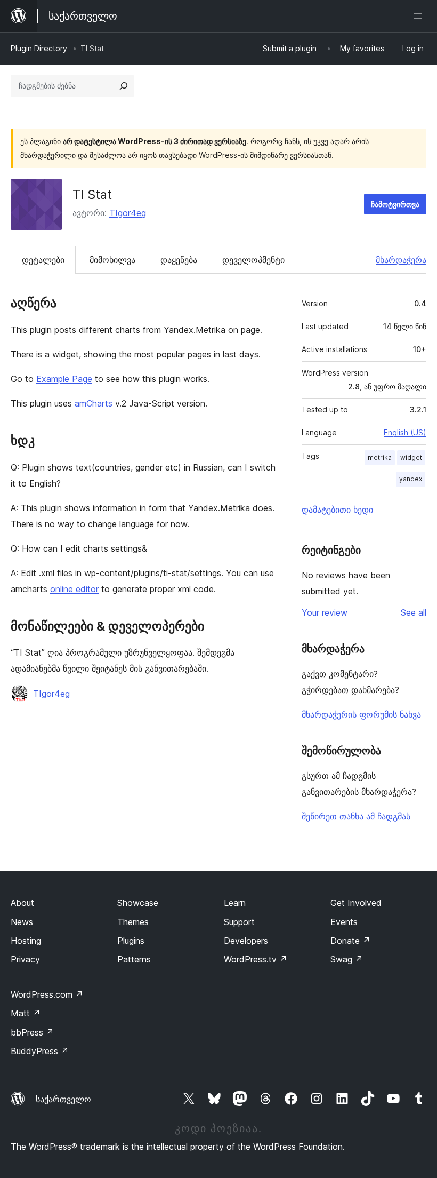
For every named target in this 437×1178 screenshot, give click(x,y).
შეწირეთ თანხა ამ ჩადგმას (356, 816)
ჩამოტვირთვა (395, 204)
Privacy (25, 959)
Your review (324, 612)
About (22, 902)
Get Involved (356, 902)
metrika (380, 457)
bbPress (32, 1032)
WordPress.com (47, 994)
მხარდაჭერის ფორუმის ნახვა (361, 714)
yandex (410, 479)
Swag (346, 959)
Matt (26, 1013)
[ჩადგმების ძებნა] (123, 86)
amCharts (93, 403)
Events (344, 922)
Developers (246, 940)
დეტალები (43, 259)
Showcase (137, 902)
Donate (350, 940)
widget (411, 457)
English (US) (405, 432)
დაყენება (178, 259)
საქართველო (63, 1099)
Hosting (26, 940)
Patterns (134, 959)
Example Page (64, 378)
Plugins (130, 940)
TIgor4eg (127, 213)
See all (413, 612)
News (22, 922)
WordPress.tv (255, 959)
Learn (235, 902)
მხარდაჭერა (401, 259)
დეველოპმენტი (253, 259)
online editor (74, 589)
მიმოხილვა (112, 259)
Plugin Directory (39, 48)
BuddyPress (40, 1051)
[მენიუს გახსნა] (420, 16)
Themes (133, 922)
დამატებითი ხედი (337, 509)
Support (239, 922)
